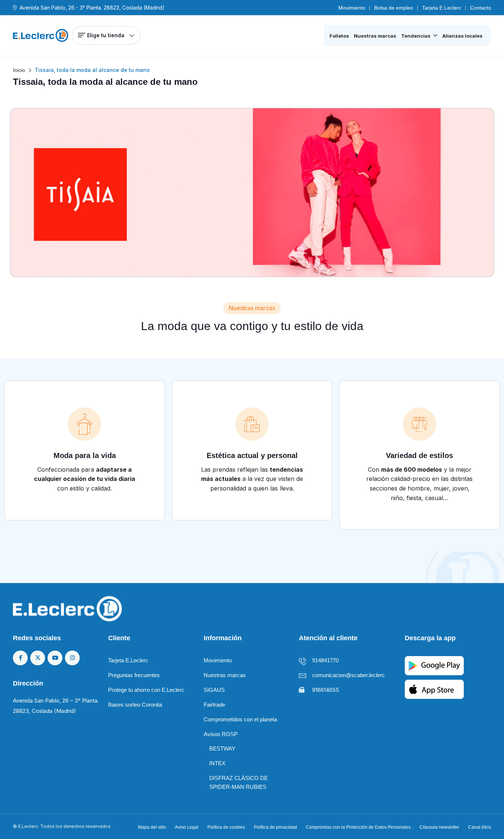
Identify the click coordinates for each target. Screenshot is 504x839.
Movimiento (351, 7)
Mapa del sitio (152, 827)
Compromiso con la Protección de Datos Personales (358, 827)
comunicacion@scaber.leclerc (348, 675)
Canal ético (479, 827)
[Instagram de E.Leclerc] (72, 658)
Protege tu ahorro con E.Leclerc (146, 690)
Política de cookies (226, 827)
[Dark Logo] (40, 35)
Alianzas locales (462, 36)
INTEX (217, 763)
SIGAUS (214, 690)
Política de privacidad (275, 827)
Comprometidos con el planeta (240, 719)
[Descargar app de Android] (434, 665)
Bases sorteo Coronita (135, 704)
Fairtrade (214, 704)
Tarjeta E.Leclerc (441, 7)
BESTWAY (222, 748)
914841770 (325, 660)
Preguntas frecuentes (134, 675)
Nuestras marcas (375, 36)
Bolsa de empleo (393, 7)
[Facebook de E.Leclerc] (20, 658)
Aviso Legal (187, 827)
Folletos (339, 36)
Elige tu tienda (105, 35)
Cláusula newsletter (439, 827)
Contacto (480, 7)
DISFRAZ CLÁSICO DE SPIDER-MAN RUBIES (238, 782)
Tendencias (416, 36)
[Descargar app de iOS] (434, 689)
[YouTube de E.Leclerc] (55, 658)
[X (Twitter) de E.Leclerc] (37, 658)
